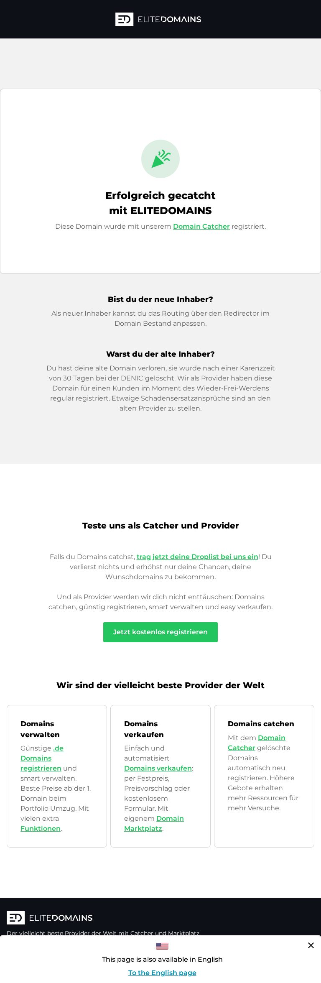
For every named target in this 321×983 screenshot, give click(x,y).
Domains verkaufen (158, 768)
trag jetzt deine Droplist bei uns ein (197, 557)
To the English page (162, 973)
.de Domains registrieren (42, 758)
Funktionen (40, 828)
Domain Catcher (201, 226)
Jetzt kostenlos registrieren (160, 632)
